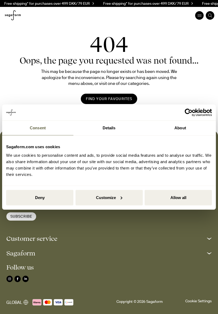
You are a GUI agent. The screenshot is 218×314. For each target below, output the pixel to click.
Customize (106, 197)
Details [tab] (109, 128)
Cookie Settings (198, 301)
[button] (109, 238)
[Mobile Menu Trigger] (199, 15)
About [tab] (180, 128)
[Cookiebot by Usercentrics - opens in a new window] (188, 113)
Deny (40, 197)
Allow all (178, 197)
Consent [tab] (38, 128)
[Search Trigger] (210, 15)
